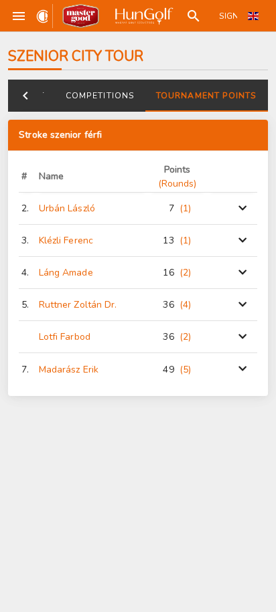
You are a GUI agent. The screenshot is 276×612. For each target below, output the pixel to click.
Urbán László (67, 208)
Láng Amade (66, 272)
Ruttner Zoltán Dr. (78, 304)
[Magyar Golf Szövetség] (142, 16)
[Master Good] (80, 16)
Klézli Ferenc (66, 240)
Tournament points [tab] (206, 95)
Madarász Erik (68, 369)
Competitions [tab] (100, 95)
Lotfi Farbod (64, 336)
